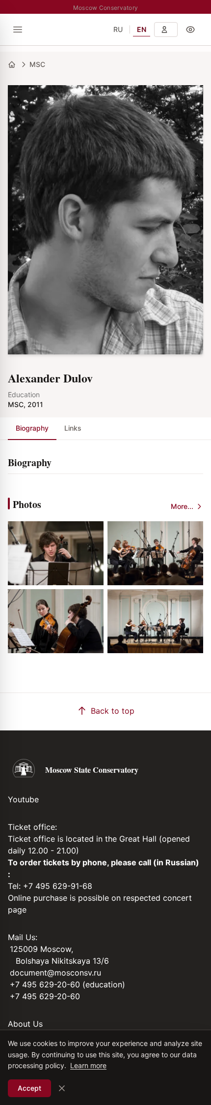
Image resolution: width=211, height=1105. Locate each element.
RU (118, 29)
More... (182, 506)
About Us (25, 1024)
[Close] (62, 1088)
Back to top (112, 711)
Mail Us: (22, 937)
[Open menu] (17, 29)
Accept (29, 1088)
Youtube (23, 799)
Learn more (88, 1065)
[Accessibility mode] (190, 29)
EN (141, 29)
